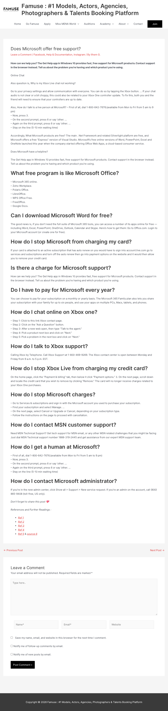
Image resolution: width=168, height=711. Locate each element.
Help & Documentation (59, 54)
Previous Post (13, 550)
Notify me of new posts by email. (32, 654)
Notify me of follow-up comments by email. (38, 646)
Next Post (157, 550)
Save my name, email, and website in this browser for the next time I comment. (60, 637)
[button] (77, 24)
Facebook (39, 54)
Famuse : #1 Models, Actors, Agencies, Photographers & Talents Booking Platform (80, 9)
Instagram (79, 54)
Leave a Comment (21, 54)
